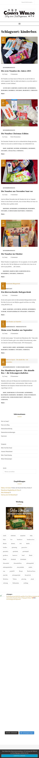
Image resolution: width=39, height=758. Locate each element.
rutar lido (5, 575)
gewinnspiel (26, 551)
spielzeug (27, 397)
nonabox (19, 90)
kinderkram (22, 208)
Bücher (5, 543)
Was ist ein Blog (5, 425)
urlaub (32, 579)
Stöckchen (5, 579)
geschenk (17, 309)
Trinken (15, 579)
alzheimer (13, 535)
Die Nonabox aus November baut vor (17, 191)
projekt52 (12, 571)
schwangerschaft (16, 397)
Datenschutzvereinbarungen (8, 432)
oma (4, 571)
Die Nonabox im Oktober (12, 254)
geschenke (15, 551)
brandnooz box (30, 539)
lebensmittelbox (18, 563)
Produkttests (21, 326)
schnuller (5, 397)
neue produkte (20, 567)
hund (23, 555)
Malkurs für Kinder (6, 487)
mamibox (12, 90)
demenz (13, 543)
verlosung (5, 583)
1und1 (4, 535)
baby (5, 148)
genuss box (24, 547)
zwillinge (26, 583)
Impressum (4, 436)
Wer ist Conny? (5, 421)
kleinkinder (23, 559)
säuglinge (12, 150)
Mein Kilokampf (5, 492)
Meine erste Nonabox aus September (16, 330)
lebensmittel (6, 563)
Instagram (3, 444)
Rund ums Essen (31, 571)
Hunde (30, 555)
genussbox (5, 551)
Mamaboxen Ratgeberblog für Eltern (10, 490)
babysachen (22, 88)
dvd (20, 543)
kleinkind (29, 347)
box (11, 539)
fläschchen (19, 392)
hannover (15, 555)
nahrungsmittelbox (7, 567)
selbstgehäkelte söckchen (17, 311)
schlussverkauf (30, 395)
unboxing (34, 90)
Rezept (21, 571)
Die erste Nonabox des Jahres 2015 (16, 71)
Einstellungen (19, 755)
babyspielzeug (24, 271)
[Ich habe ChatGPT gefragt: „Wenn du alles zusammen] (19, 706)
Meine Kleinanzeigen (6, 459)
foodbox (5, 547)
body (14, 347)
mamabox (4, 90)
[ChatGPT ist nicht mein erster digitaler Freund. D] (19, 665)
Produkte (26, 90)
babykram (11, 392)
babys (4, 539)
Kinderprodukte (9, 67)
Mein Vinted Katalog (6, 455)
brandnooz (19, 539)
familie (28, 543)
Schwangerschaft (23, 367)
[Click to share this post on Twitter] (10, 94)
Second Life (28, 575)
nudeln (30, 567)
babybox (15, 88)
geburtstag (14, 547)
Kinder (16, 148)
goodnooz (5, 555)
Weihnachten (16, 583)
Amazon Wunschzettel (6, 451)
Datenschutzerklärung (6, 428)
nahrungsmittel (30, 563)
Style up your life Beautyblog (8, 495)
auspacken (7, 88)
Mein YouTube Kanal (6, 447)
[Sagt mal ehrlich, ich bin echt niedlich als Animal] (19, 727)
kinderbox (32, 88)
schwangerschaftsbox (16, 211)
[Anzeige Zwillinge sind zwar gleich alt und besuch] (19, 621)
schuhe (3, 311)
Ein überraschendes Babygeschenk (16, 292)
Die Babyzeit (7, 288)
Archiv (4, 468)
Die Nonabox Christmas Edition (14, 133)
